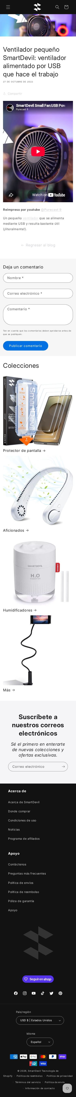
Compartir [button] (15, 93)
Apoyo (12, 910)
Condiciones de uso (22, 820)
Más (7, 690)
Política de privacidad (60, 1076)
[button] (8, 7)
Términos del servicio (28, 1082)
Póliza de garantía (21, 901)
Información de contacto (40, 1088)
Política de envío (55, 1082)
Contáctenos (17, 864)
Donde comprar (19, 811)
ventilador (31, 218)
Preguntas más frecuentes (27, 873)
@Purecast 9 (51, 210)
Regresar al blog (41, 245)
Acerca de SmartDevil (24, 802)
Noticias (14, 829)
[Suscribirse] (63, 766)
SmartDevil (34, 1070)
